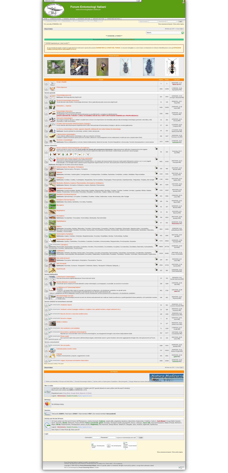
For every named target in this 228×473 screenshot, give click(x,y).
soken (175, 108)
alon (175, 236)
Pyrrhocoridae (75, 192)
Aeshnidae (67, 174)
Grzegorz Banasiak (175, 97)
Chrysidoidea (81, 241)
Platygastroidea (114, 241)
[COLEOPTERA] (50, 154)
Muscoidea (60, 230)
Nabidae (148, 190)
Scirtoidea (61, 248)
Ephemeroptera (68, 169)
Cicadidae (91, 196)
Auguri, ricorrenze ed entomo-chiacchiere (74, 360)
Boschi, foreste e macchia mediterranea (74, 314)
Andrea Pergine (175, 351)
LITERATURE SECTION (113, 18)
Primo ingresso (62, 87)
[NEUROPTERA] (79, 154)
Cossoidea (97, 252)
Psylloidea (89, 202)
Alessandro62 (111, 414)
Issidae (110, 196)
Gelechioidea (122, 252)
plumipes (175, 175)
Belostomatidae (99, 190)
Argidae (66, 236)
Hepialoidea (148, 252)
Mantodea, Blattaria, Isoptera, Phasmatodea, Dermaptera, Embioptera (80, 183)
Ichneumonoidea (105, 241)
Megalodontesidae (88, 236)
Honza (133, 423)
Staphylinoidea (69, 248)
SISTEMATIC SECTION (83, 18)
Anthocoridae (85, 190)
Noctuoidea (88, 254)
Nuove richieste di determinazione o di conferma (73, 148)
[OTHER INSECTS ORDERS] (84, 154)
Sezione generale (50, 93)
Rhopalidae (90, 192)
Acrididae (67, 179)
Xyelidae (125, 236)
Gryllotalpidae (80, 179)
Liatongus (139, 423)
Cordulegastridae (95, 174)
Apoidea (66, 241)
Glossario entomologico (65, 118)
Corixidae (119, 190)
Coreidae (113, 190)
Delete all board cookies (50, 363)
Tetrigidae (143, 179)
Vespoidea (133, 241)
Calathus (147, 421)
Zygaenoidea (152, 254)
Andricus (102, 421)
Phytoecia (175, 298)
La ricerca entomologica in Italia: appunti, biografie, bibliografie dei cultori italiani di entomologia (89, 129)
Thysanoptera (92, 260)
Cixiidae (97, 196)
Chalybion (175, 126)
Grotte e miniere (62, 322)
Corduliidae (104, 174)
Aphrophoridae (68, 196)
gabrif (175, 356)
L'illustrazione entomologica (66, 134)
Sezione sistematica (51, 145)
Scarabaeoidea (53, 248)
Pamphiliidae (104, 236)
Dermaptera (73, 185)
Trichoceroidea (67, 231)
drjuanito (59, 423)
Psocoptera (67, 260)
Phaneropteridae (117, 179)
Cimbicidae (79, 236)
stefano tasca (176, 324)
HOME (46, 18)
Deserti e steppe (66, 318)
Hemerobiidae (85, 218)
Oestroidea (82, 230)
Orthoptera (60, 178)
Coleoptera (64, 245)
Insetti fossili (61, 269)
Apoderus (124, 421)
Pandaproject (75, 424)
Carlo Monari (161, 421)
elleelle (64, 423)
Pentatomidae (66, 192)
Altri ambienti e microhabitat (70, 328)
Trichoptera (84, 169)
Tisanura (99, 260)
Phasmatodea (100, 185)
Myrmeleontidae (101, 218)
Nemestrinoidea (68, 230)
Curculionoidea (124, 246)
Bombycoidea (81, 252)
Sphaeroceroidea (125, 230)
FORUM (59, 354)
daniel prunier (175, 131)
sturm (175, 319)
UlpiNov (175, 180)
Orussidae (97, 236)
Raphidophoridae (127, 179)
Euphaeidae (111, 174)
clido (175, 291)
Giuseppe (175, 162)
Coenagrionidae (85, 174)
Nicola (58, 424)
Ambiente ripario (66, 305)
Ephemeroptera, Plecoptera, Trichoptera (70, 167)
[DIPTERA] (67, 154)
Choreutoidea (90, 252)
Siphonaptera (75, 260)
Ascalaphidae (68, 218)
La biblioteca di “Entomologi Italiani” (69, 287)
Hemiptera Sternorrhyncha (66, 200)
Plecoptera (77, 169)
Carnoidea (88, 228)
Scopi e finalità (61, 82)
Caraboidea (84, 246)
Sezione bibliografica (51, 274)
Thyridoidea (120, 254)
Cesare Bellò (170, 421)
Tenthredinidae (118, 236)
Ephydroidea (126, 228)
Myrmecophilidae (98, 179)
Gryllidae (73, 179)
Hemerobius (175, 223)
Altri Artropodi (61, 263)
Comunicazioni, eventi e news (66, 349)
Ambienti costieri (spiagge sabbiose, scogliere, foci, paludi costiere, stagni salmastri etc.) (90, 309)
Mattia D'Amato (169, 423)
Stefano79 (122, 424)
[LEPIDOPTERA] (55, 154)
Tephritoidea (52, 231)
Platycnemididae (140, 174)
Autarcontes (140, 421)
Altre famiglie (150, 179)
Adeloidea (67, 252)
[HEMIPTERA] (63, 154)
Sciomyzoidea (115, 230)
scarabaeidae (176, 333)
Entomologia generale (64, 95)
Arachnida (67, 265)
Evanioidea (96, 241)
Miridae (144, 190)
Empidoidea (118, 228)
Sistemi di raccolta (102, 142)
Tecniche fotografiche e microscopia (118, 142)
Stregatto (129, 424)
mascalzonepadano (157, 423)
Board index (49, 29)
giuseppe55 (126, 423)
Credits (97, 467)
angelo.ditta (110, 421)
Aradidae (91, 190)
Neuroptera (60, 216)
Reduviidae (82, 192)
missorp (175, 120)
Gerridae (131, 190)
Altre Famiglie (125, 196)
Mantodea (93, 185)
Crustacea (74, 265)
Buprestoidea (69, 246)
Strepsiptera (83, 260)
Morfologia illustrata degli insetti (72, 97)
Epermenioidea (113, 252)
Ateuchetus (131, 421)
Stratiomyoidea (134, 230)
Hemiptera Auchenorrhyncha (66, 194)
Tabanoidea (150, 230)
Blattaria (66, 185)
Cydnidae (125, 190)
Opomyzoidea (91, 230)
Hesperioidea (60, 254)
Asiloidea (74, 228)
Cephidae (72, 236)
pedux (83, 424)
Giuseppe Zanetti (116, 423)
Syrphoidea (143, 230)
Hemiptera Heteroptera (64, 188)
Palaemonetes (175, 315)
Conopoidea (104, 228)
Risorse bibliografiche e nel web (73, 142)
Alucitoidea (74, 252)
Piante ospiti (64, 336)
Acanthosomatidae (69, 190)
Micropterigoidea (79, 254)
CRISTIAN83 (175, 271)
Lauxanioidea (144, 228)
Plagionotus (94, 424)
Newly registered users (85, 395)
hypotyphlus (175, 89)
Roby (175, 103)
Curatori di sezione (72, 395)
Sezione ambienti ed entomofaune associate (58, 301)
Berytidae (107, 190)
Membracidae (117, 196)
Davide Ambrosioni (175, 279)
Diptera (59, 226)
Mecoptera (60, 205)
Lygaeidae (138, 190)
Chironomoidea (96, 228)
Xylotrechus (154, 424)
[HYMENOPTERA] (59, 154)
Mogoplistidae (89, 179)
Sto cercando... (65, 345)
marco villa (146, 423)
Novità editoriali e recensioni (66, 282)
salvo (175, 284)
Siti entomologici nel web (65, 296)
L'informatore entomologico (66, 277)
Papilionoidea (96, 254)
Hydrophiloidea (148, 246)
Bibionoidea (81, 228)
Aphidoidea (75, 202)
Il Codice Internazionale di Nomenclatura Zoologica (74, 124)
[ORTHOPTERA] (71, 154)
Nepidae (59, 192)
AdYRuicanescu (81, 421)
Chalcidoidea (73, 241)
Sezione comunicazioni (52, 342)
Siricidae (110, 236)
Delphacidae (103, 196)
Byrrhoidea (77, 246)
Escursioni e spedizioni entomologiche (73, 332)
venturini (139, 424)
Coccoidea (82, 202)
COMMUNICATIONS (55, 18)
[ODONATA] (75, 154)
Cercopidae (77, 196)
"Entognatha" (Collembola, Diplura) (87, 265)
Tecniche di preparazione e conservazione (141, 142)
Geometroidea (131, 252)
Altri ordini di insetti (63, 258)
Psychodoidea (99, 230)
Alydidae (78, 190)
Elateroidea (140, 246)
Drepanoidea (105, 252)
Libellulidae (131, 174)
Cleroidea (90, 246)
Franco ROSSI (175, 254)
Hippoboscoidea (135, 228)
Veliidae (109, 192)
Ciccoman (175, 185)
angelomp (117, 421)
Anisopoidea (67, 228)
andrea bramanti (93, 421)
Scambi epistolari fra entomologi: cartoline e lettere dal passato (81, 131)
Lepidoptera (61, 251)
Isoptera (87, 185)
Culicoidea (112, 228)
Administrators (61, 395)
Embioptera (80, 185)
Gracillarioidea (140, 252)
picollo (88, 424)
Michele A (175, 169)
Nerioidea (76, 230)
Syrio (175, 152)
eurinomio (175, 142)
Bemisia (175, 266)
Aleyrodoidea (68, 202)
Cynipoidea (89, 241)
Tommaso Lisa (175, 137)
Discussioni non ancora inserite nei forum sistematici (75, 158)
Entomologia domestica (64, 111)
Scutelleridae (97, 192)
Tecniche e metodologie (64, 140)
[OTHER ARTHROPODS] (88, 154)
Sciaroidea (107, 230)
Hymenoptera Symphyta (65, 234)
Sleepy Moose (113, 424)
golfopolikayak (175, 230)
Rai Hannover (103, 424)
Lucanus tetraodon (175, 306)
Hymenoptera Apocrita (64, 239)
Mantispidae (93, 218)
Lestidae (125, 174)
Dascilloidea (133, 246)
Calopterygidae (75, 174)
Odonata (59, 172)
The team (61, 363)
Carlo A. (153, 421)
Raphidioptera (61, 221)
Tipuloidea (59, 231)
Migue (54, 424)
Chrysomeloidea (98, 246)
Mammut (175, 213)
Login (46, 434)
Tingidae (104, 192)
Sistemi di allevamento (89, 142)
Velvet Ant (175, 84)
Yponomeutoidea (143, 254)
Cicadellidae (84, 196)
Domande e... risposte (64, 106)
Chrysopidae (76, 218)
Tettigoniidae (136, 179)
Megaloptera (61, 210)
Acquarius (175, 114)
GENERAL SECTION (69, 18)
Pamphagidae (108, 179)
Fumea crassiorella (91, 423)
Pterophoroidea (105, 254)
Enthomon (71, 423)
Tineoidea (127, 254)
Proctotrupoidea (124, 241)
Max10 (176, 202)
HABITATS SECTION (98, 18)
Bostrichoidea (60, 246)
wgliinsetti (146, 424)
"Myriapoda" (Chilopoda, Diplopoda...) (109, 265)
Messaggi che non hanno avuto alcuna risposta (69, 164)
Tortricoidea (134, 254)
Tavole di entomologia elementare (68, 100)
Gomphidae (118, 174)
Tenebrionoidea (78, 248)
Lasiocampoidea (69, 254)
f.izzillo (176, 329)
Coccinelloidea (108, 246)
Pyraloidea (113, 254)
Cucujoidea (116, 246)
